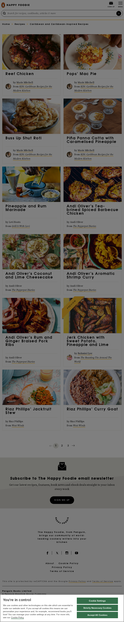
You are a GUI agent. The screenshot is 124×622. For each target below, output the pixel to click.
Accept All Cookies (97, 615)
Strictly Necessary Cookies (97, 608)
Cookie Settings (97, 601)
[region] (62, 608)
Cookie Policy (17, 617)
